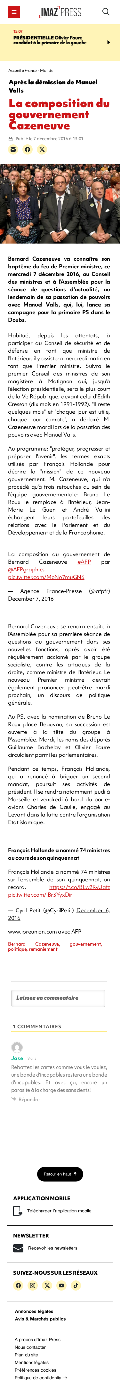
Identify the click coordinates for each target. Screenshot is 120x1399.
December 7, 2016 (31, 598)
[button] (14, 12)
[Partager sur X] (42, 149)
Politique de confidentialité (41, 1378)
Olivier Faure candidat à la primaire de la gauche (43, 40)
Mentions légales (32, 1363)
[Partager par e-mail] (13, 149)
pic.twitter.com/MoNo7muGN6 (46, 577)
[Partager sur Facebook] (27, 149)
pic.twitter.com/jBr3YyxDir (40, 894)
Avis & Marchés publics (40, 1319)
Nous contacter (30, 1348)
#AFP (84, 561)
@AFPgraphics (26, 569)
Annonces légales (34, 1312)
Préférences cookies (35, 1370)
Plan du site (26, 1355)
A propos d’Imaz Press (37, 1340)
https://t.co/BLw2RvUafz (79, 887)
